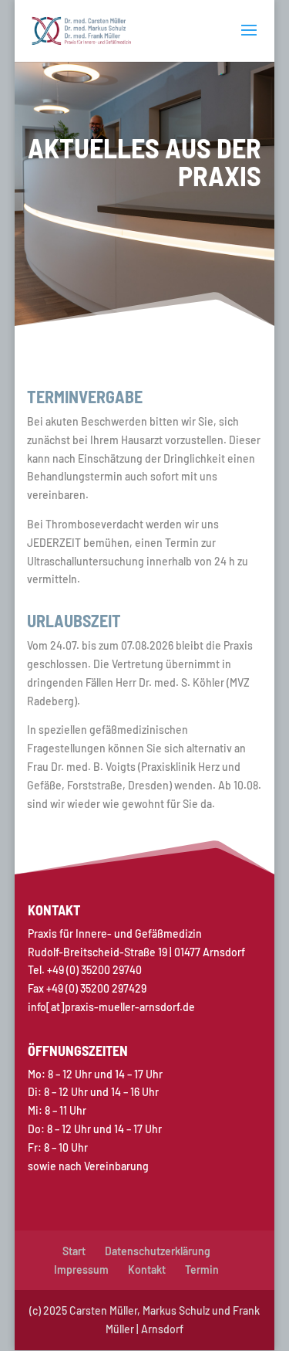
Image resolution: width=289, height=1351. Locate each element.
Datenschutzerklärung (157, 1251)
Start (74, 1251)
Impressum (81, 1269)
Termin (202, 1269)
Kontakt (147, 1269)
